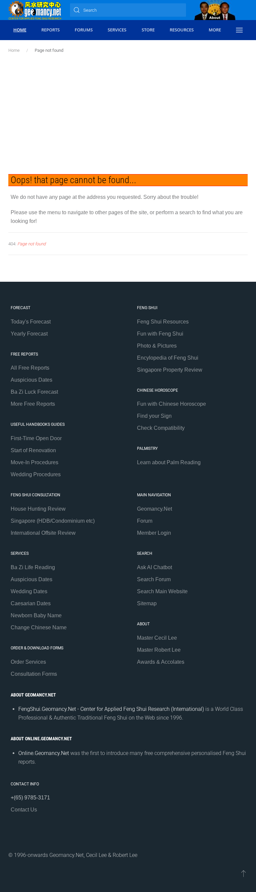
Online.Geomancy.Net (43, 753)
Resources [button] (182, 30)
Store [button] (148, 30)
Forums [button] (84, 30)
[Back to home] (35, 10)
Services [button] (117, 30)
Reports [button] (50, 30)
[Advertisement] (128, 114)
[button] (239, 30)
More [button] (215, 30)
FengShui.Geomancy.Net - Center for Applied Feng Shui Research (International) (111, 709)
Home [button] (19, 30)
